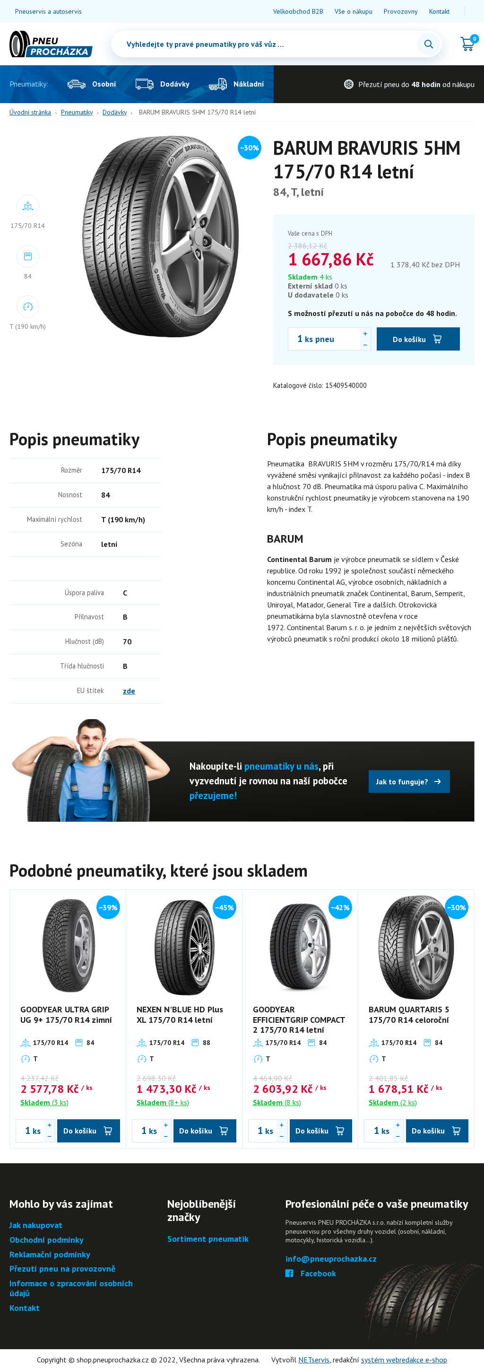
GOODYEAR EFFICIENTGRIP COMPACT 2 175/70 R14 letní (299, 1019)
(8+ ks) (163, 1102)
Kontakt (439, 11)
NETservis (313, 1359)
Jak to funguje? (402, 781)
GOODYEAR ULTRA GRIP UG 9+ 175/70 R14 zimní (66, 1014)
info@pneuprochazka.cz (331, 1259)
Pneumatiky (77, 112)
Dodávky (115, 112)
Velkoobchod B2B (298, 11)
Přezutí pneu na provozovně (62, 1269)
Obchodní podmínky (46, 1240)
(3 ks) (44, 1102)
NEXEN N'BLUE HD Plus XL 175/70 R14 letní (180, 1014)
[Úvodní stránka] (51, 44)
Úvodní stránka (30, 112)
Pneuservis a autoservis (48, 11)
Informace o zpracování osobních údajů (71, 1288)
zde (129, 690)
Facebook (318, 1274)
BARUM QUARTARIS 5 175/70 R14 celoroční (409, 1014)
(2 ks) (393, 1102)
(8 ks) (277, 1102)
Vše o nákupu (353, 11)
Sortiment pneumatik (208, 1239)
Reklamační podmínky (49, 1255)
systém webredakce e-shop (404, 1359)
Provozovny (401, 11)
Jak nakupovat (35, 1225)
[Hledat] (428, 44)
